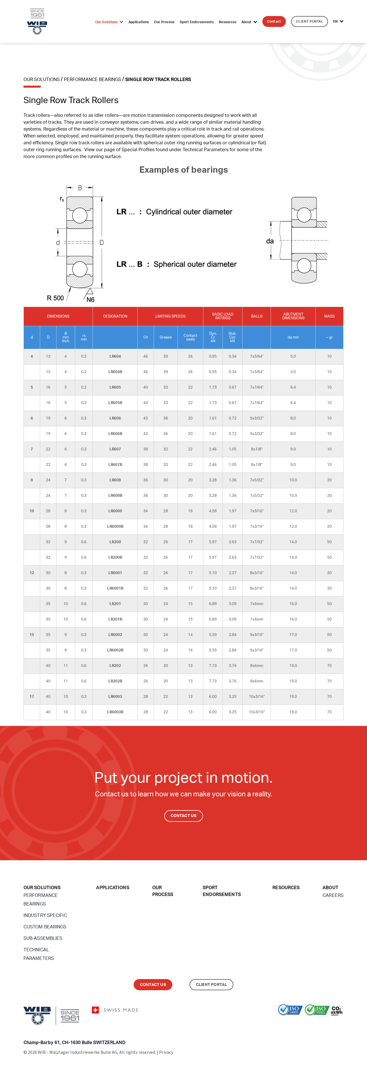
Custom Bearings (45, 927)
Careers (333, 895)
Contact (274, 21)
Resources (227, 22)
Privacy (166, 1052)
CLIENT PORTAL (309, 21)
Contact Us (184, 816)
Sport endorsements (197, 22)
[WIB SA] (37, 21)
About (246, 22)
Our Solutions (106, 22)
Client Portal (211, 985)
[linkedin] (338, 1023)
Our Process (164, 22)
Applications (138, 22)
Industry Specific (45, 915)
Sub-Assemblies (43, 938)
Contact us (153, 985)
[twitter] (329, 1023)
